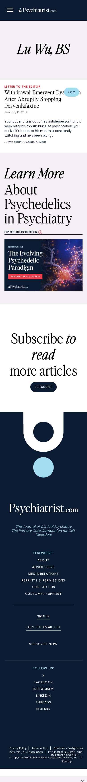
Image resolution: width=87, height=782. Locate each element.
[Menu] (10, 10)
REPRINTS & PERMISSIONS (43, 580)
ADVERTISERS (43, 567)
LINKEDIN (43, 695)
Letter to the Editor (22, 86)
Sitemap (66, 761)
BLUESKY (43, 709)
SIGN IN (43, 616)
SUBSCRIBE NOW (43, 644)
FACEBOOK (43, 682)
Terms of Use (40, 748)
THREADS (43, 702)
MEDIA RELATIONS (43, 573)
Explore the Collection (20, 232)
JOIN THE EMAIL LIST (43, 627)
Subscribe (43, 387)
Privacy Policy (18, 748)
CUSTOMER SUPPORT (43, 594)
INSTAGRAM (43, 689)
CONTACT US (43, 587)
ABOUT (43, 560)
